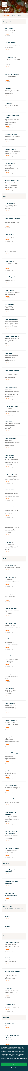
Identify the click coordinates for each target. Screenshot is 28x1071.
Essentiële (14, 1067)
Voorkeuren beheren (5, 1057)
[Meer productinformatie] (15, 42)
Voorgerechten (5, 15)
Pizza (13, 15)
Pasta (19, 15)
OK (14, 1064)
